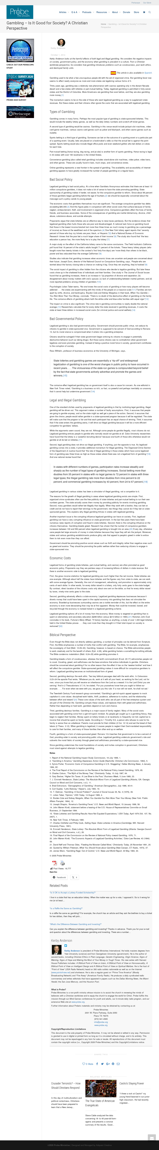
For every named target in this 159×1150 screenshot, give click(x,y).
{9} (146, 264)
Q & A (74, 12)
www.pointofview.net (61, 972)
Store (136, 12)
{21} (130, 616)
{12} (147, 298)
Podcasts (87, 12)
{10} (99, 281)
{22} (60, 626)
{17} (80, 439)
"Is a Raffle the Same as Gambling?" (66, 908)
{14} (133, 309)
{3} (68, 206)
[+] (100, 1088)
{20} (131, 528)
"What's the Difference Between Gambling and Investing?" (76, 924)
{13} (59, 306)
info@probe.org (101, 1021)
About (115, 12)
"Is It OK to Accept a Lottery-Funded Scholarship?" (73, 892)
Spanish (148, 72)
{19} (145, 481)
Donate (126, 12)
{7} (108, 239)
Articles (63, 12)
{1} (62, 95)
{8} (100, 253)
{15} (65, 375)
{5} (110, 233)
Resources (102, 12)
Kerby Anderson (61, 940)
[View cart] (144, 12)
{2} (106, 195)
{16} (93, 391)
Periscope (136, 2)
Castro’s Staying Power (132, 1083)
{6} (115, 236)
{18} (148, 453)
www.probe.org (77, 1001)
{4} (103, 230)
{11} (134, 289)
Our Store (147, 2)
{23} (75, 699)
